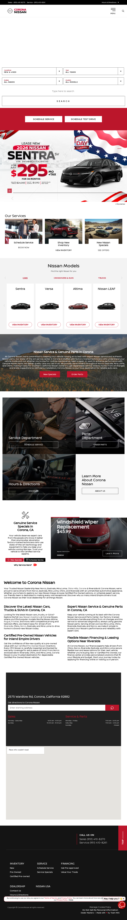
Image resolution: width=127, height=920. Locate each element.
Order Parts (77, 374)
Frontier (15, 621)
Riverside (8, 626)
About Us (100, 491)
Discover (33, 491)
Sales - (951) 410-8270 (16, 2)
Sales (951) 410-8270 (92, 839)
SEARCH (63, 101)
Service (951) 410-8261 (93, 842)
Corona (82, 588)
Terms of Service (51, 898)
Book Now (103, 247)
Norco (23, 626)
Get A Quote (63, 247)
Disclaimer (121, 204)
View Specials (16, 560)
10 (119, 163)
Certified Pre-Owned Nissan (32, 645)
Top (122, 842)
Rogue (7, 621)
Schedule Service (33, 444)
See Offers (23, 250)
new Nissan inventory (29, 617)
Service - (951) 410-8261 (36, 2)
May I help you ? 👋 (113, 899)
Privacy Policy (66, 898)
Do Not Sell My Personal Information (100, 910)
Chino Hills (73, 588)
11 (119, 165)
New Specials (49, 374)
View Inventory (20, 324)
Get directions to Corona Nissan (24, 702)
